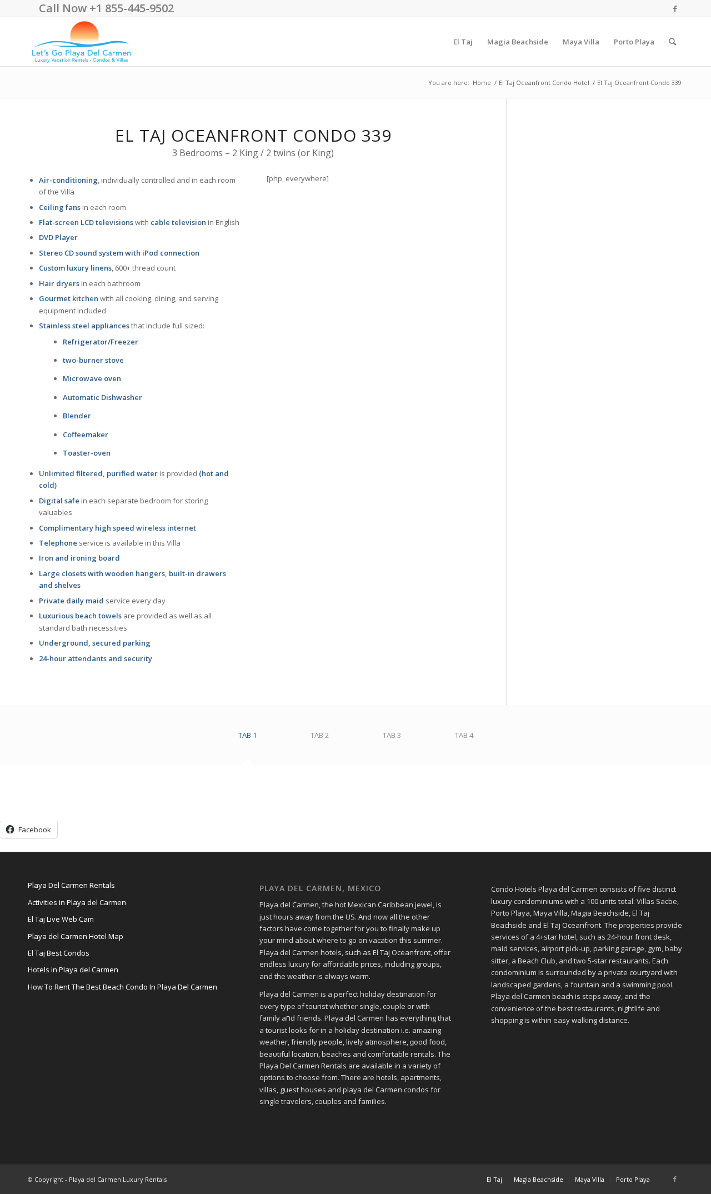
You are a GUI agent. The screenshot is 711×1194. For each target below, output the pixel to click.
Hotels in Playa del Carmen (73, 970)
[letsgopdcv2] (82, 41)
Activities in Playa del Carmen (77, 902)
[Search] (672, 41)
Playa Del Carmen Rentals (71, 885)
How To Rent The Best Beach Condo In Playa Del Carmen (122, 987)
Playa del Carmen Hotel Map (75, 936)
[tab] (247, 739)
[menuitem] (463, 41)
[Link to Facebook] (675, 8)
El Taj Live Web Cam (61, 919)
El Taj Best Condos (58, 953)
